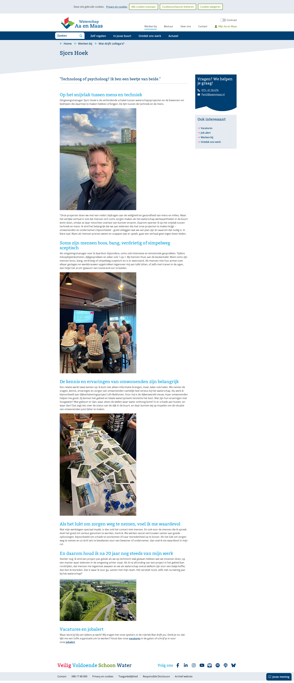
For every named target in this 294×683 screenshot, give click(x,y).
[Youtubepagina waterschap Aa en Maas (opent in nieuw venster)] (202, 665)
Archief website (183, 676)
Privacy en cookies (116, 6)
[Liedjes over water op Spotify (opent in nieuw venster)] (218, 665)
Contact (202, 26)
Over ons (186, 26)
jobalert (70, 642)
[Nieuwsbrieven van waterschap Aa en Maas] (210, 665)
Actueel (173, 36)
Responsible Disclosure (156, 676)
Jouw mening (280, 677)
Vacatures (206, 128)
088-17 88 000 (79, 676)
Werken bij (150, 26)
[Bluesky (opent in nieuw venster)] (233, 665)
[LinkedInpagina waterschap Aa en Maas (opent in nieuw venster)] (186, 665)
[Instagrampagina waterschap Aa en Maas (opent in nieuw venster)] (194, 665)
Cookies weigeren (210, 6)
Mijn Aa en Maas (227, 26)
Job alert (206, 132)
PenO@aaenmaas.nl (213, 94)
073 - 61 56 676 (210, 90)
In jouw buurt (122, 36)
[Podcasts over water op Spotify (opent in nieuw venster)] (225, 665)
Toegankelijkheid (128, 676)
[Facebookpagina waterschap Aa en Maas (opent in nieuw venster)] (178, 665)
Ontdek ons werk (150, 36)
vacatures (134, 638)
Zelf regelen (98, 36)
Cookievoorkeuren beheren (178, 6)
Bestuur (168, 26)
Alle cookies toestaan (143, 6)
